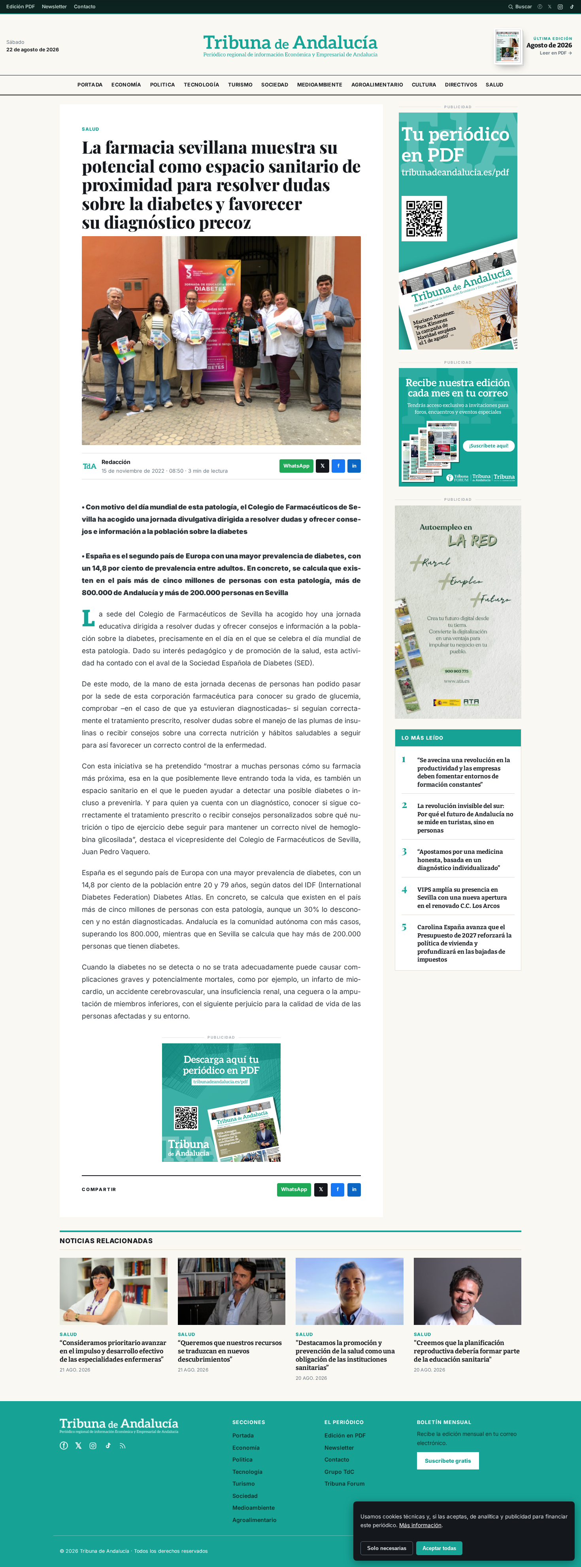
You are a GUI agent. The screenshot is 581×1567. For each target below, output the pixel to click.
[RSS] (122, 1445)
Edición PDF (20, 6)
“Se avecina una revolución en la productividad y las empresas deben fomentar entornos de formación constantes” (463, 772)
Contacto (85, 6)
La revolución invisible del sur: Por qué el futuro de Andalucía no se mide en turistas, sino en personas (465, 818)
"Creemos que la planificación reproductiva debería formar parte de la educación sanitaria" (467, 1351)
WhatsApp (296, 466)
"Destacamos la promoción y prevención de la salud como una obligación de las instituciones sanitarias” (345, 1355)
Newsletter (54, 6)
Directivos (461, 85)
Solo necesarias (386, 1548)
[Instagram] (560, 7)
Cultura (424, 85)
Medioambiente (320, 85)
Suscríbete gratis (448, 1461)
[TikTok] (572, 7)
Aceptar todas (439, 1548)
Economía (126, 85)
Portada (90, 85)
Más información (420, 1525)
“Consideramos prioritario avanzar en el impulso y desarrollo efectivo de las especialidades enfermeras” (113, 1351)
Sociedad (274, 85)
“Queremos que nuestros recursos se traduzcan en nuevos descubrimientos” (230, 1351)
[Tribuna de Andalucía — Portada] (290, 46)
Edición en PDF (345, 1435)
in (354, 466)
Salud (495, 85)
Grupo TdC (339, 1471)
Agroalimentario (377, 85)
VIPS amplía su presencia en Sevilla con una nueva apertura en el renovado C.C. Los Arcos (462, 897)
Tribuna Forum (344, 1483)
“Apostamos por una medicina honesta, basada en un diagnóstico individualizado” (460, 860)
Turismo (240, 85)
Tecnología (201, 85)
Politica (162, 85)
